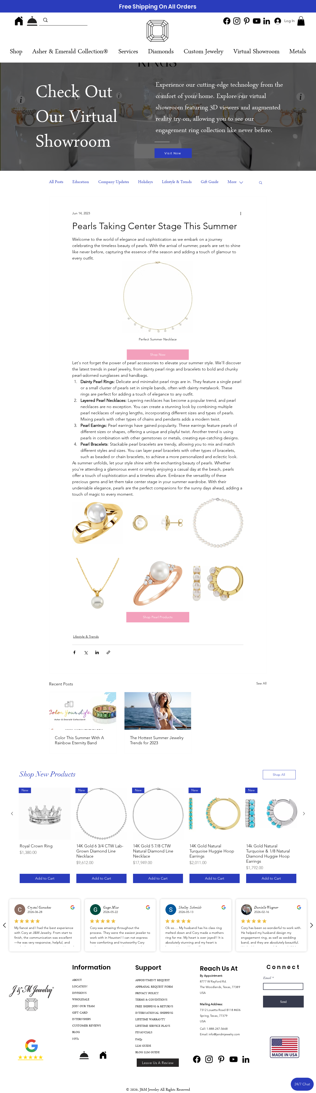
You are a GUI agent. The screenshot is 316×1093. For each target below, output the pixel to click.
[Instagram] (237, 21)
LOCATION (79, 986)
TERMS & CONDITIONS (151, 1000)
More (232, 182)
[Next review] (311, 925)
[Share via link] (108, 652)
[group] (158, 835)
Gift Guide (209, 182)
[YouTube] (256, 21)
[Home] (19, 21)
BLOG (76, 1032)
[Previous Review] (4, 925)
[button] (301, 21)
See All (261, 683)
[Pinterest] (246, 21)
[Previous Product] (12, 813)
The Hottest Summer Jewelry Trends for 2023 (156, 740)
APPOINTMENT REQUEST (152, 980)
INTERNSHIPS (81, 1019)
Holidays (145, 182)
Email (267, 977)
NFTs (75, 1039)
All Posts (56, 182)
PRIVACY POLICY (147, 993)
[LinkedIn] (266, 21)
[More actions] (240, 213)
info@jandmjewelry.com (224, 1034)
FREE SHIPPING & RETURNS (154, 1006)
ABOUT (77, 980)
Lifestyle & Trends (177, 182)
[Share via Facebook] (74, 652)
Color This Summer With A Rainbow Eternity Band (79, 740)
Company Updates (113, 182)
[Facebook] (227, 21)
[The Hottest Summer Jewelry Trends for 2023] (157, 711)
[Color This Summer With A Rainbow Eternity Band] (82, 711)
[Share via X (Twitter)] (86, 652)
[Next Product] (304, 813)
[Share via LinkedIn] (97, 652)
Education (80, 182)
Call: (203, 1028)
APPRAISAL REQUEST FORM (154, 987)
